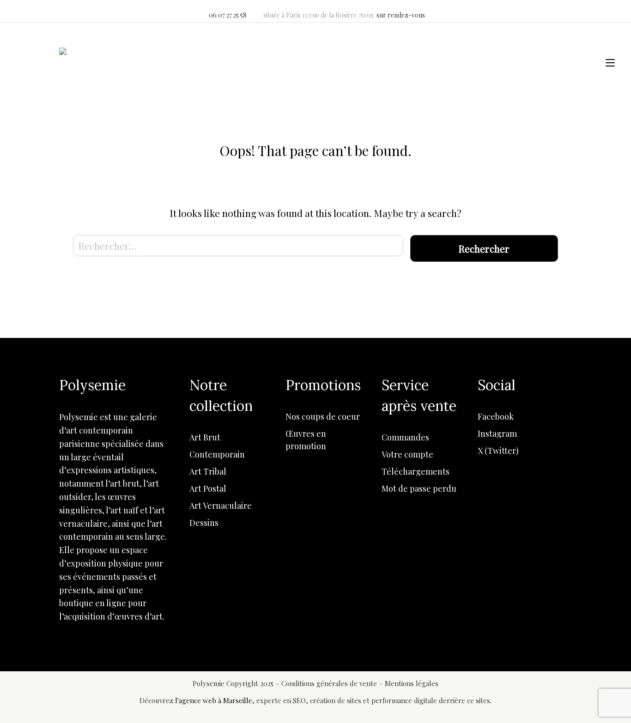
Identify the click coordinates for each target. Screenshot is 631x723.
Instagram (497, 433)
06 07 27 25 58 (228, 15)
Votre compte (407, 454)
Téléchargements (415, 471)
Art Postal (207, 488)
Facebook (496, 416)
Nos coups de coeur (322, 416)
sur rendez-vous (400, 15)
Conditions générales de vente (330, 683)
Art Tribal (207, 471)
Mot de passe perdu (419, 488)
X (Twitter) (498, 450)
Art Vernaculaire (220, 505)
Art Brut (204, 437)
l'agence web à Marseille (213, 700)
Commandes (405, 437)
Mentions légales (411, 683)
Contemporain (217, 454)
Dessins (203, 522)
